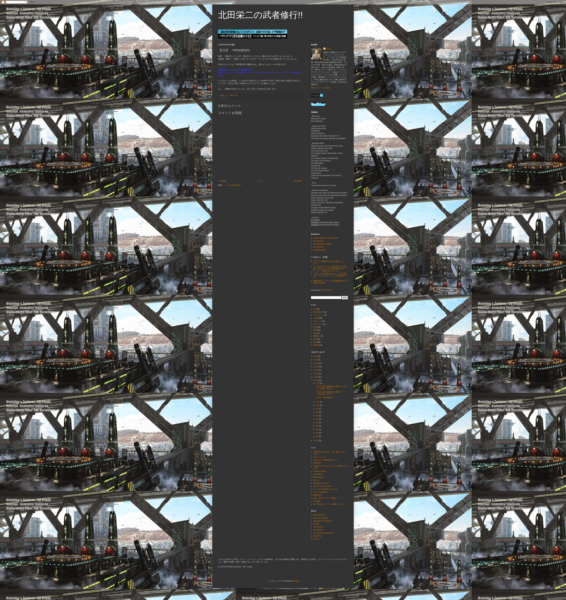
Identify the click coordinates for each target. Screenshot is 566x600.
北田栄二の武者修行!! (260, 15)
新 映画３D (317, 495)
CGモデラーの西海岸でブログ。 (326, 460)
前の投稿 (297, 181)
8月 (317, 412)
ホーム (260, 181)
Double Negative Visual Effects (325, 238)
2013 (316, 374)
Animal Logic (318, 247)
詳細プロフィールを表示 (320, 88)
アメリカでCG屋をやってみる (325, 489)
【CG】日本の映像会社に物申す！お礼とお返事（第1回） (330, 387)
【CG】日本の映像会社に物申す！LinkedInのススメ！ (329, 393)
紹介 (315, 333)
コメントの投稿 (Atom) (232, 185)
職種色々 (316, 336)
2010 (316, 441)
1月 (317, 436)
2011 (316, 380)
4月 (317, 426)
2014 (316, 370)
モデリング (317, 324)
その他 (316, 318)
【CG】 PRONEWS (324, 398)
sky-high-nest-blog (320, 483)
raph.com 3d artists (320, 518)
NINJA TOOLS (326, 290)
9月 (317, 409)
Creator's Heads (319, 471)
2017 (316, 360)
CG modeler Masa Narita (323, 533)
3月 (317, 429)
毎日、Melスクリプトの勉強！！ (326, 498)
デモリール (317, 321)
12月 (318, 383)
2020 (316, 356)
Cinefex (316, 524)
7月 (317, 416)
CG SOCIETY (318, 530)
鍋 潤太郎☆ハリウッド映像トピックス (329, 504)
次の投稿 (222, 181)
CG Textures (318, 527)
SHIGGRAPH (318, 312)
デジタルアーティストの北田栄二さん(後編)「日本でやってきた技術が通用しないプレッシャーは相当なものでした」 (330, 268)
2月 (317, 433)
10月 (318, 405)
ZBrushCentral (319, 515)
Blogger (296, 581)
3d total (316, 539)
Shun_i (316, 480)
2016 (316, 363)
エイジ (328, 49)
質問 (315, 330)
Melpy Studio (318, 477)
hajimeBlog (317, 474)
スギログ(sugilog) (320, 492)
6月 (317, 419)
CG (226, 98)
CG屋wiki (317, 463)
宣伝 (315, 342)
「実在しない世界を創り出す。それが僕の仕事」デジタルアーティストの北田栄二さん (330, 276)
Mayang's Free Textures (322, 521)
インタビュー (318, 315)
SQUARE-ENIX (319, 250)
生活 (315, 339)
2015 (316, 367)
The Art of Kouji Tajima (322, 486)
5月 (317, 423)
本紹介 (316, 345)
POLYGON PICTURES (322, 244)
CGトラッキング (319, 457)
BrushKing (317, 536)
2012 (316, 377)
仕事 (315, 327)
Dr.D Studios (318, 241)
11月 (318, 402)
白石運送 (316, 501)
